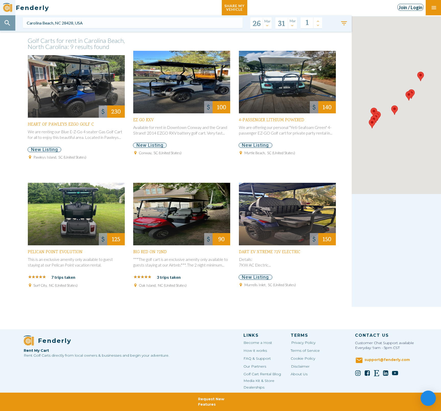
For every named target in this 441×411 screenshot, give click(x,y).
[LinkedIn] (386, 373)
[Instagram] (358, 373)
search (7, 23)
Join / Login (411, 7)
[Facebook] (367, 373)
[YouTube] (395, 373)
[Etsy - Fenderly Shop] (377, 373)
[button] (372, 123)
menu (434, 8)
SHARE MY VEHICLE (234, 7)
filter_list (344, 23)
